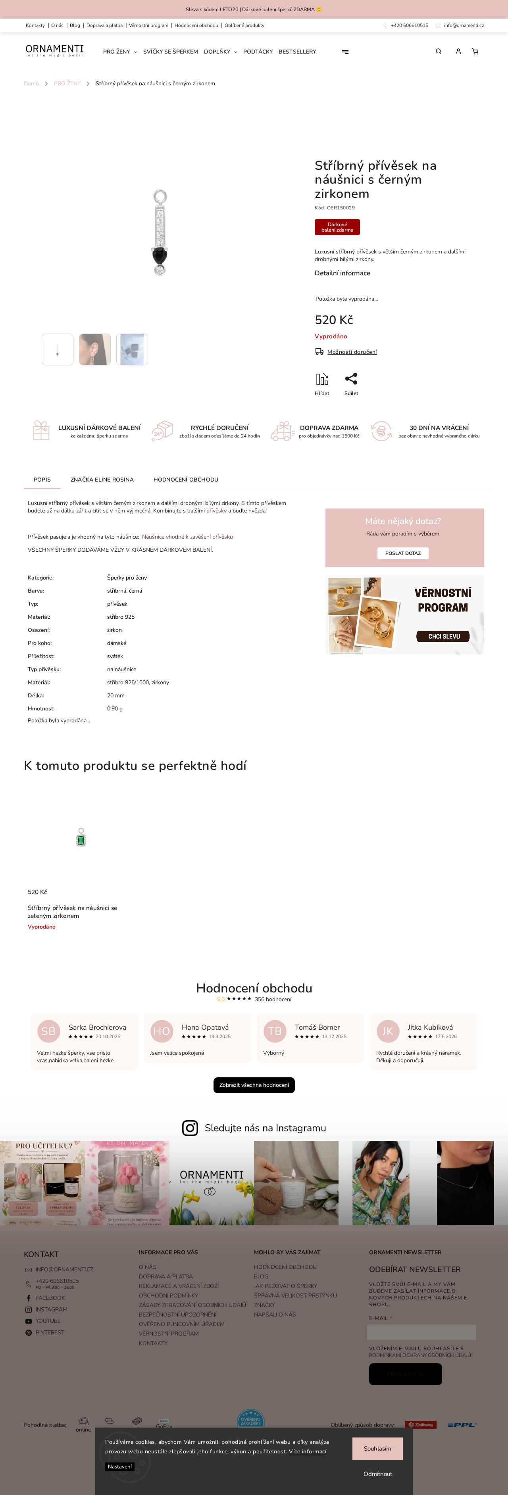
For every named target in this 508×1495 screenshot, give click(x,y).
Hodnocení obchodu (196, 25)
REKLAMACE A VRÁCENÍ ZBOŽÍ (179, 1286)
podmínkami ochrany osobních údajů (420, 1355)
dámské (116, 643)
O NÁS (57, 25)
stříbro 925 (121, 617)
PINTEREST (50, 1332)
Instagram (51, 1309)
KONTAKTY (35, 25)
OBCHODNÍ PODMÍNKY (168, 1295)
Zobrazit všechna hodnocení (254, 1085)
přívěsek (117, 604)
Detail (120, 896)
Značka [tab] (102, 480)
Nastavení (120, 1466)
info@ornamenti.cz (64, 1269)
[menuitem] (123, 52)
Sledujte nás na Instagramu (265, 1128)
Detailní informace (342, 273)
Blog (75, 25)
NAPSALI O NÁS (275, 1314)
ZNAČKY (264, 1305)
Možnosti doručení (352, 352)
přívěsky (216, 510)
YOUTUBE (48, 1321)
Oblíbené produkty (244, 25)
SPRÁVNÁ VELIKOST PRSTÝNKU (295, 1295)
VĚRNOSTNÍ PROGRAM (148, 25)
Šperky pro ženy (127, 577)
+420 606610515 (57, 1281)
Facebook (50, 1298)
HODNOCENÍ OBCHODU (285, 1267)
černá (135, 591)
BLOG (261, 1276)
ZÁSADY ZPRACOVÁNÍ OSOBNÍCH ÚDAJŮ (192, 1305)
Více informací (307, 1451)
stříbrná (116, 591)
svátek (115, 656)
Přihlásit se (405, 1374)
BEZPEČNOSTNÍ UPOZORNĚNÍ (177, 1314)
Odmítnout (378, 1474)
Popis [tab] (42, 480)
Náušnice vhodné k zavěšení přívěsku (187, 537)
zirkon (114, 630)
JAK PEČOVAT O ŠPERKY (285, 1286)
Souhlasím (377, 1449)
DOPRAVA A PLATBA (105, 25)
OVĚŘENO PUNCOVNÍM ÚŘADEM (182, 1324)
